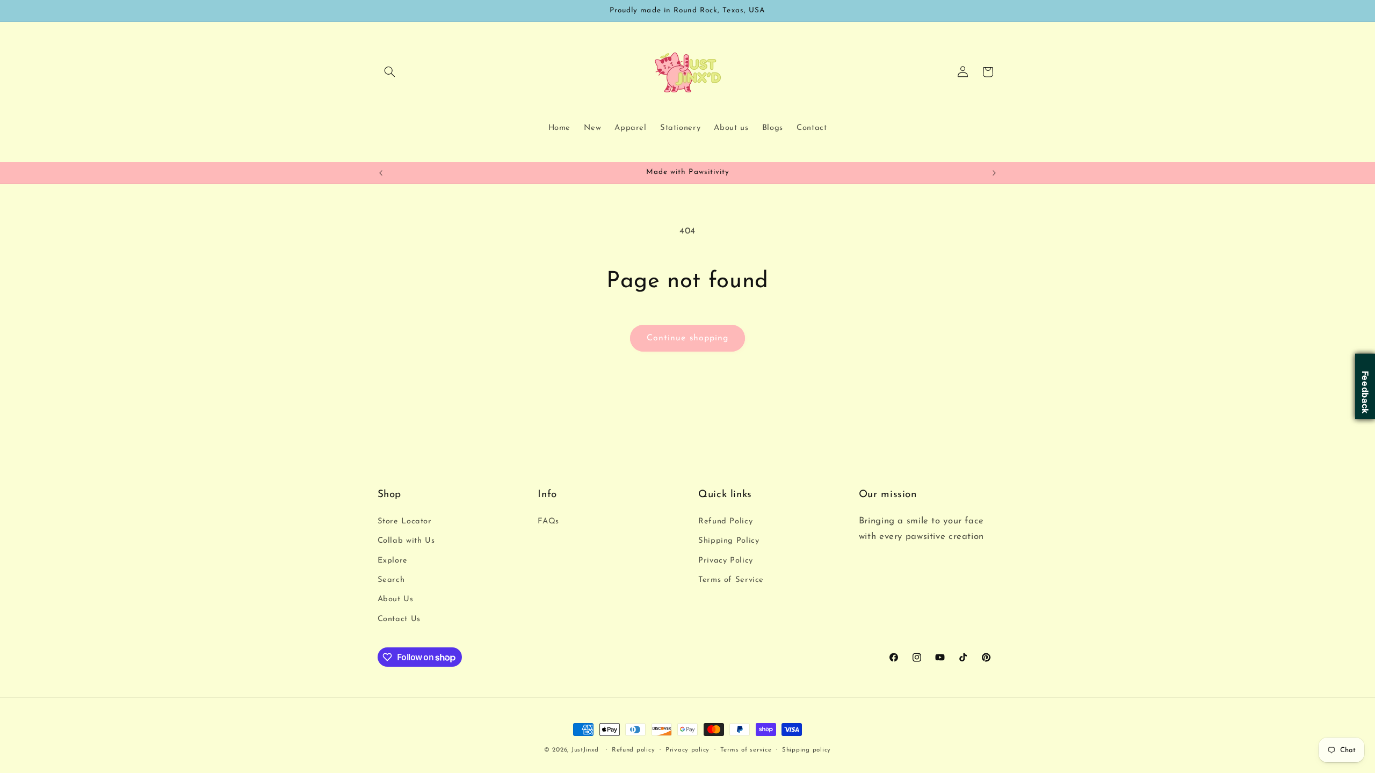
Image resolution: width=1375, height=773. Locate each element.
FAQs (548, 521)
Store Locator (405, 521)
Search (391, 580)
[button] (390, 72)
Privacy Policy (725, 561)
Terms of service (746, 750)
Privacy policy (687, 750)
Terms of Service (731, 580)
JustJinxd (585, 750)
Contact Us (399, 619)
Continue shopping (687, 338)
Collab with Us (406, 541)
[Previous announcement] (381, 173)
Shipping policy (806, 750)
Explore (393, 561)
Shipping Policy (728, 541)
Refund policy (633, 750)
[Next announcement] (994, 173)
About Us (396, 599)
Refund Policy (725, 521)
